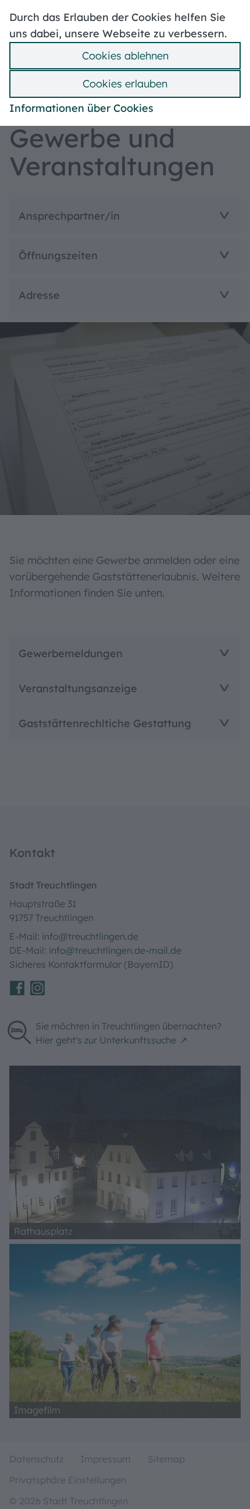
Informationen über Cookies (81, 108)
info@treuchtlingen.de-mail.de (115, 950)
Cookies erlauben (125, 83)
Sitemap (166, 1459)
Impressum (105, 1459)
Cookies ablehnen (125, 55)
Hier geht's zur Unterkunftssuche (105, 1040)
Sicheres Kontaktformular (66, 964)
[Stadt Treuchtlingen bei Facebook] (17, 988)
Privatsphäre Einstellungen (67, 1480)
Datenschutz (36, 1459)
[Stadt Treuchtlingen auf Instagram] (37, 988)
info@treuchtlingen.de (90, 936)
